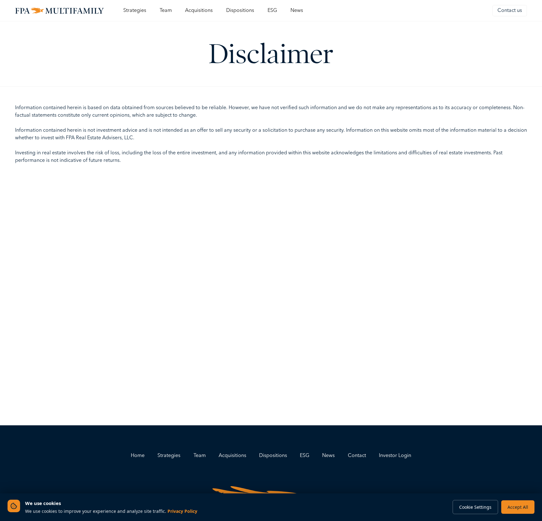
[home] (59, 10)
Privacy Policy (182, 511)
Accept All (517, 507)
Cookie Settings (475, 507)
